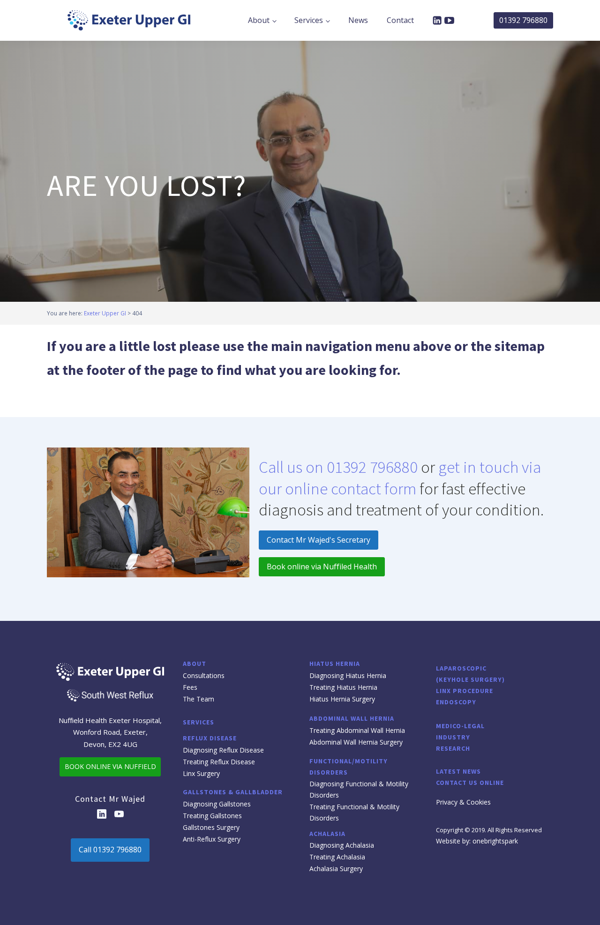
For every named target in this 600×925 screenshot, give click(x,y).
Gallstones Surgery (211, 827)
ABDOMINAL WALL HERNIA (351, 718)
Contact (400, 20)
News (358, 20)
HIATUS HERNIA (334, 663)
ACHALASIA (327, 833)
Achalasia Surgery (336, 868)
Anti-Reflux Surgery (211, 839)
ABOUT (194, 663)
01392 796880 (523, 20)
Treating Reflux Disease (219, 761)
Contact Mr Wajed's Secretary (318, 540)
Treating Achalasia (337, 856)
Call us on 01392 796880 (338, 467)
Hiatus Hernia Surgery (342, 698)
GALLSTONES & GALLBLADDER (233, 792)
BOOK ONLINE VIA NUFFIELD (110, 766)
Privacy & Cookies (463, 802)
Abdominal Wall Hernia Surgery (356, 742)
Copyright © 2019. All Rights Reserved (489, 830)
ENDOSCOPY (456, 702)
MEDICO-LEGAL (460, 726)
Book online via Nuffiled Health (322, 566)
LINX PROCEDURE (464, 690)
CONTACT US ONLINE (470, 782)
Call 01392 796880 (110, 849)
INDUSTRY (453, 737)
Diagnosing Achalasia (341, 845)
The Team (198, 698)
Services (308, 20)
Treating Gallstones (212, 815)
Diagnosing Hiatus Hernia (347, 675)
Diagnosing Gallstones (217, 803)
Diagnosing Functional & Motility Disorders (358, 789)
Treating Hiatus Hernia (343, 687)
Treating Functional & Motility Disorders (354, 812)
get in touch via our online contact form (400, 478)
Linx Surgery (201, 773)
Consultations (204, 675)
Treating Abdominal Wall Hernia (357, 730)
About (259, 20)
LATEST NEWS (458, 771)
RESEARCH (453, 748)
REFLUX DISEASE (210, 738)
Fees (190, 687)
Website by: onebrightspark (477, 840)
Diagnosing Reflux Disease (223, 750)
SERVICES (198, 722)
